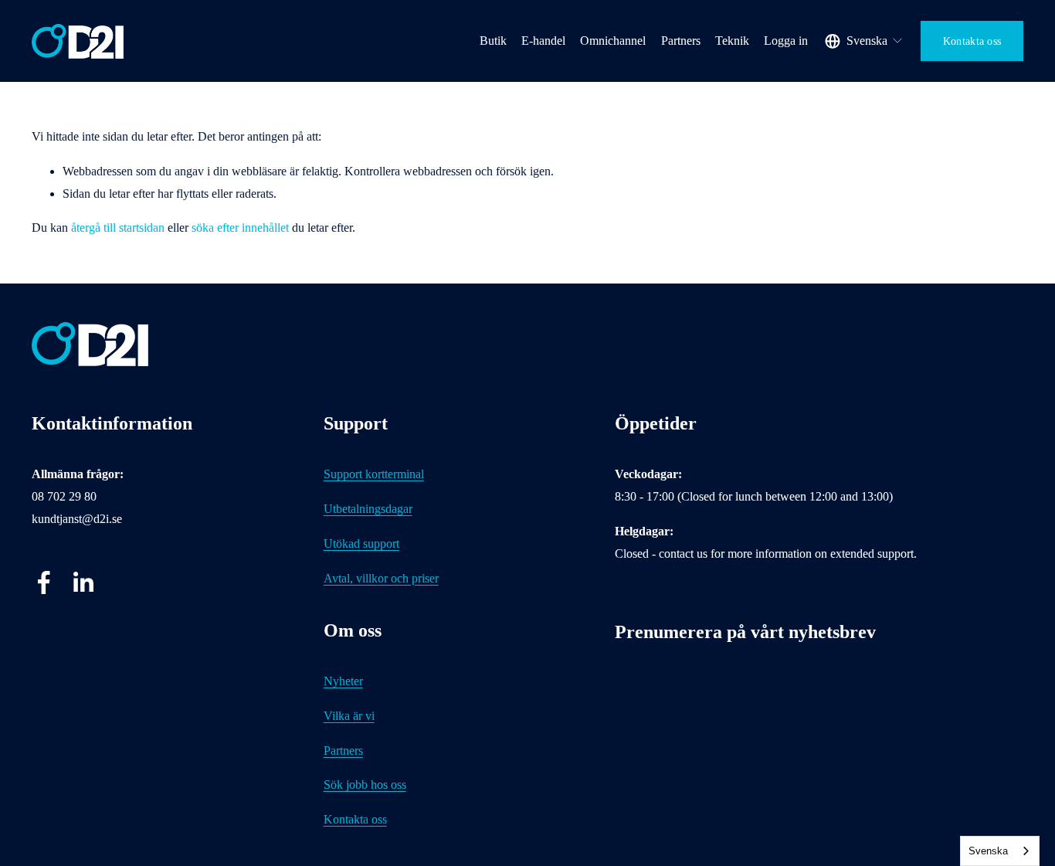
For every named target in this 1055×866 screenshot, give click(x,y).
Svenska (988, 851)
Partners (343, 750)
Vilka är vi (349, 715)
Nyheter (343, 681)
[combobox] (1000, 851)
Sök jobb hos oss (365, 784)
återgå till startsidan (118, 227)
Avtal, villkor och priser (381, 578)
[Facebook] (44, 582)
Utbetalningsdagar (368, 508)
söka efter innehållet (240, 227)
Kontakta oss (972, 41)
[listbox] (864, 41)
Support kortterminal (374, 474)
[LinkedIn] (82, 582)
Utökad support (361, 543)
